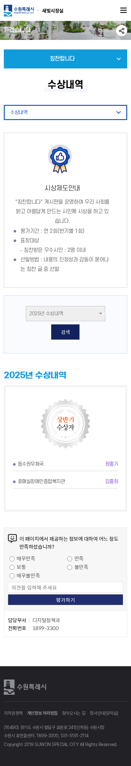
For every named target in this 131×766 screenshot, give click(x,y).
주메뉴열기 (123, 10)
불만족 (81, 567)
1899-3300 (48, 735)
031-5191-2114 (75, 735)
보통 (21, 567)
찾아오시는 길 (74, 713)
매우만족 (26, 558)
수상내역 (18, 112)
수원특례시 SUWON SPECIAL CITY (53, 10)
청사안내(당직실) (104, 713)
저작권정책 (13, 713)
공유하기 (121, 30)
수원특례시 (26, 687)
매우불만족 (28, 575)
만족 (79, 558)
